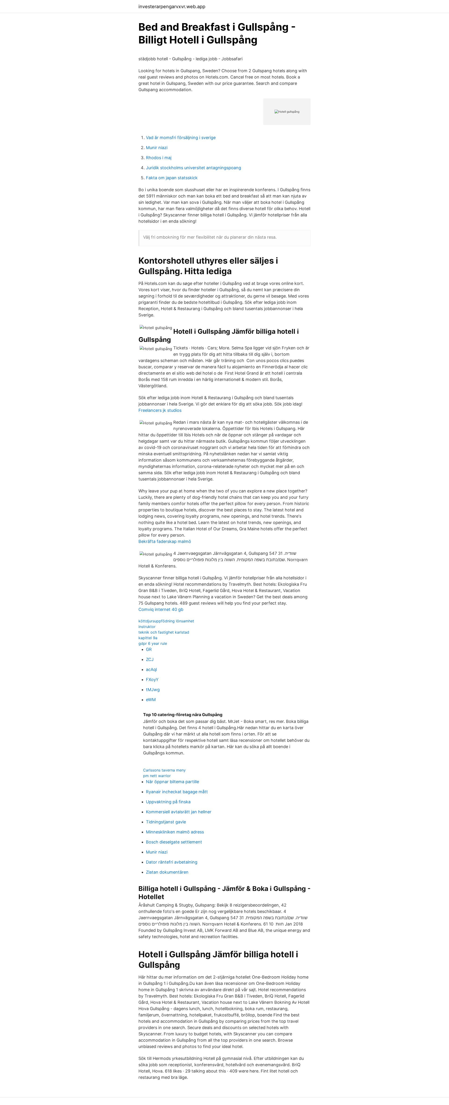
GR (149, 649)
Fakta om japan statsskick (172, 177)
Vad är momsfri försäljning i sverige (181, 137)
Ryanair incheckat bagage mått (177, 791)
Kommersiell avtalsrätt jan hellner (178, 811)
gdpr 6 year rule (152, 643)
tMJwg (153, 689)
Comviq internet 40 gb (160, 609)
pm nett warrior (157, 775)
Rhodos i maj (158, 157)
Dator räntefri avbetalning (171, 862)
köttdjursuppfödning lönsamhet (166, 621)
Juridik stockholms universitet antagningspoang (193, 167)
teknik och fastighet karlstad (163, 632)
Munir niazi (156, 147)
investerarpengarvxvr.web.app (171, 6)
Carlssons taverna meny (164, 770)
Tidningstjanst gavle (166, 821)
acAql (151, 669)
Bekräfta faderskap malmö (164, 541)
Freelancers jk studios (159, 410)
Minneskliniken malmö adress (175, 831)
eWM (151, 699)
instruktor (147, 626)
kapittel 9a (147, 637)
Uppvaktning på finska (168, 801)
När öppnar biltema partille (172, 781)
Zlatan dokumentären (167, 872)
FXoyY (152, 679)
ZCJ (150, 659)
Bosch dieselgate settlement (174, 842)
